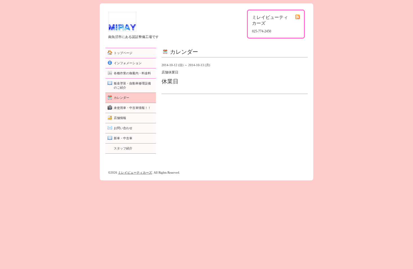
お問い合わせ (123, 128)
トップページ (123, 53)
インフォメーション (128, 63)
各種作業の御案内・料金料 (132, 73)
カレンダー (121, 97)
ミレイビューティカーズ (135, 172)
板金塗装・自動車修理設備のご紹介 (132, 85)
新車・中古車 (123, 138)
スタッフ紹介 (123, 148)
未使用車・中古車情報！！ (132, 107)
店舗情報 (120, 118)
